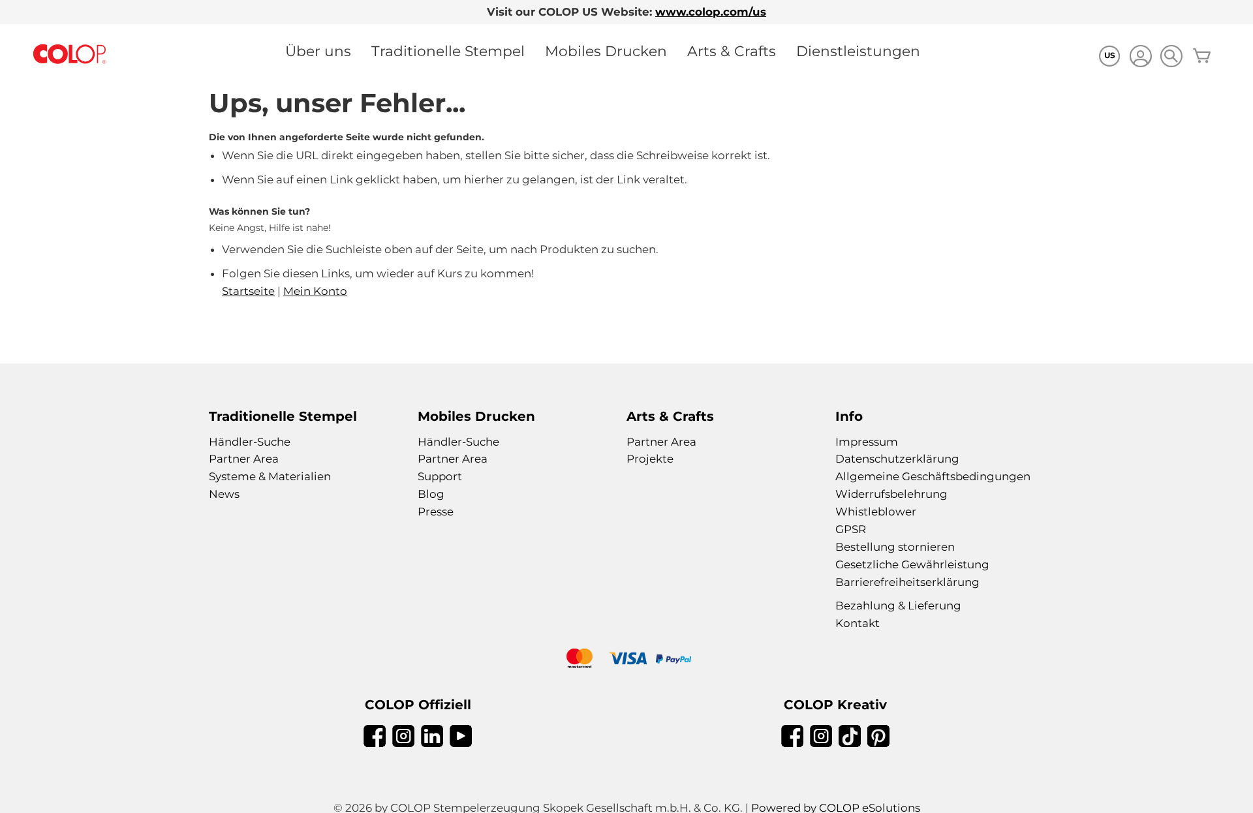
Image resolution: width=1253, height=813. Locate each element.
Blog (431, 493)
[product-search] (1171, 56)
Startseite (248, 291)
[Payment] (626, 660)
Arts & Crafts (731, 50)
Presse (436, 511)
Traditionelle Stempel (448, 50)
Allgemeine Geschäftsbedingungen (932, 476)
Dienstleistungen (858, 50)
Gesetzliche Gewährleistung (912, 564)
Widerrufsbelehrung (891, 493)
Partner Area (244, 458)
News (224, 493)
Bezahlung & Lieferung (898, 605)
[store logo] (70, 54)
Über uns (318, 50)
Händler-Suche (249, 441)
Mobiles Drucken (606, 50)
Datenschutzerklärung (897, 458)
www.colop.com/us (710, 11)
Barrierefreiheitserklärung (907, 582)
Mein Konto (315, 291)
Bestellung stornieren (895, 546)
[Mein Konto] (1140, 57)
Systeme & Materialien (270, 476)
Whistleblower (875, 511)
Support (440, 476)
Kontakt (857, 623)
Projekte (649, 458)
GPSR (850, 529)
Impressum (866, 441)
